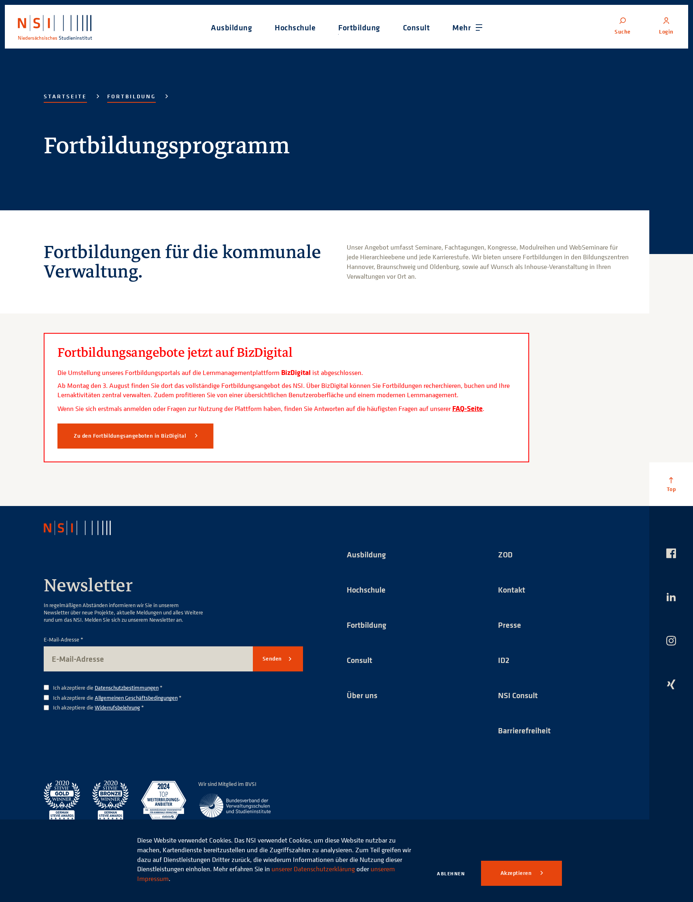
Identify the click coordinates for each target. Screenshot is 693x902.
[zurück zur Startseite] (84, 528)
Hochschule (366, 589)
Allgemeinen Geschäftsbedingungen (136, 697)
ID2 (503, 659)
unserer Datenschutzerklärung (313, 868)
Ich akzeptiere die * (108, 687)
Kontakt (511, 589)
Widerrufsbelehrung (117, 707)
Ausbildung (366, 554)
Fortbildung (131, 96)
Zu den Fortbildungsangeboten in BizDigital (131, 436)
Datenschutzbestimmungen (127, 687)
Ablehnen (451, 873)
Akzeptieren (516, 873)
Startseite (65, 96)
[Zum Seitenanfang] (671, 484)
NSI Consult (518, 695)
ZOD (505, 554)
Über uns (362, 695)
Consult (359, 659)
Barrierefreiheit (524, 730)
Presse (509, 624)
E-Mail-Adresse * (63, 639)
